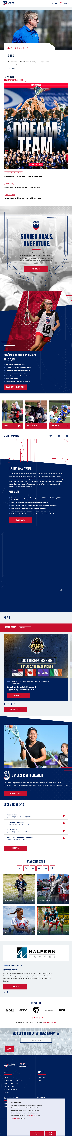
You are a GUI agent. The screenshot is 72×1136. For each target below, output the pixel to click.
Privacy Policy (33, 1115)
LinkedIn (46, 868)
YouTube (39, 868)
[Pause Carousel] (9, 48)
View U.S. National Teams (22, 595)
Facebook (20, 869)
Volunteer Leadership (11, 1089)
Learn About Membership (15, 387)
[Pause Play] (5, 296)
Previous (31, 1017)
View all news (15, 709)
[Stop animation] (61, 590)
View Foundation (15, 794)
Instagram (33, 869)
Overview (6, 1077)
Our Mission (36, 269)
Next (41, 1017)
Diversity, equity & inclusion (13, 1080)
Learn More (11, 68)
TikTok (52, 868)
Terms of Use (15, 1118)
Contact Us (41, 1077)
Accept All (37, 1133)
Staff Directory (9, 1086)
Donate (40, 1080)
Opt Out (50, 1133)
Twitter (26, 869)
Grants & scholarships (11, 1083)
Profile (15, 603)
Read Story (18, 696)
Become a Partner (49, 1022)
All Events (15, 848)
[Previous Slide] (12, 48)
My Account (55, 3)
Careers (6, 1092)
